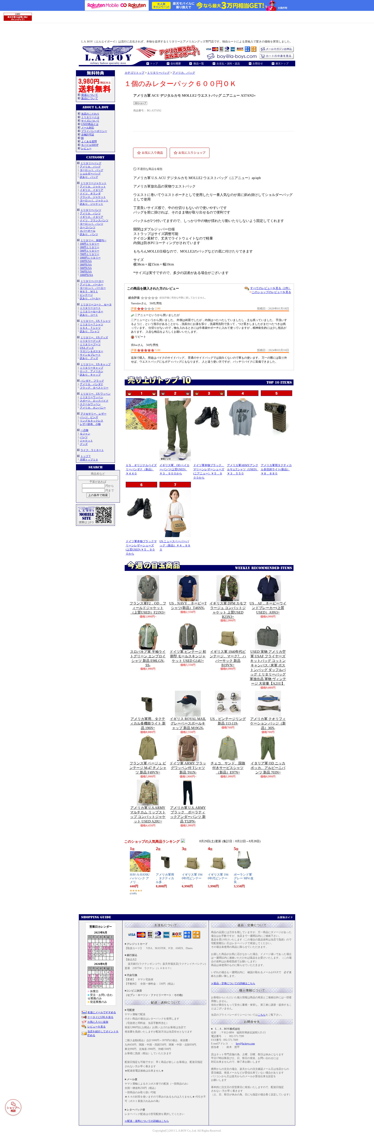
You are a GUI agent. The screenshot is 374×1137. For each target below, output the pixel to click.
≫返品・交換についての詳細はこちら (233, 983)
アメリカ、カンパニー (93, 407)
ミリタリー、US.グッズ (94, 337)
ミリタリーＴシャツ (91, 324)
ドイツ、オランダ (90, 193)
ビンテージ (86, 294)
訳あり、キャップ (90, 374)
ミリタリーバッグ (91, 163)
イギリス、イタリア (91, 190)
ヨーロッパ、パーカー (93, 288)
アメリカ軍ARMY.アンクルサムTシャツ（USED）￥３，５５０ (242, 469)
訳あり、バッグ (89, 177)
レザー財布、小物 (90, 424)
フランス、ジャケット (93, 197)
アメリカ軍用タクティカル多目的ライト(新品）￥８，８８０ (276, 469)
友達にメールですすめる (101, 1012)
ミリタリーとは (90, 117)
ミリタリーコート (90, 307)
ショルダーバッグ (90, 173)
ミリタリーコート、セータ (96, 304)
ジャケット (86, 440)
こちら (262, 1014)
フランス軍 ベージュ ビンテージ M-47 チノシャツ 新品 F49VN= (147, 767)
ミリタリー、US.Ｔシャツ (96, 321)
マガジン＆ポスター (91, 351)
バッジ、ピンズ (89, 417)
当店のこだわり (90, 113)
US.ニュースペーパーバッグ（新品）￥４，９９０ (175, 545)
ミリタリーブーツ (90, 344)
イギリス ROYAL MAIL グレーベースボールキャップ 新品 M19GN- (188, 723)
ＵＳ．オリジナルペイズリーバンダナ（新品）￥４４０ (141, 469)
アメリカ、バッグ (90, 166)
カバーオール (87, 230)
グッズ (84, 444)
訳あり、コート (89, 314)
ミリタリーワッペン (91, 397)
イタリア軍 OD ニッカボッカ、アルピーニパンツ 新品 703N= (268, 767)
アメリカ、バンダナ (91, 384)
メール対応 (87, 127)
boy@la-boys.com (245, 1043)
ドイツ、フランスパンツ (94, 220)
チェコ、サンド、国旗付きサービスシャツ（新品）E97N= (228, 767)
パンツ (84, 437)
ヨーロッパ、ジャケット (94, 200)
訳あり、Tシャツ (90, 331)
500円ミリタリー (89, 250)
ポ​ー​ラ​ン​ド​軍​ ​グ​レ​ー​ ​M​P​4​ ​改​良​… (243, 878)
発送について (89, 94)
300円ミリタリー (89, 247)
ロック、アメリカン (91, 371)
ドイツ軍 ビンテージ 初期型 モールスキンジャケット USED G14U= (188, 656)
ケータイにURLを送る (100, 1017)
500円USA (86, 268)
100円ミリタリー (89, 243)
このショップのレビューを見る (271, 292)
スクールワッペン (90, 404)
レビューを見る (96, 1026)
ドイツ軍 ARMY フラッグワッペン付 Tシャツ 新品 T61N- (188, 767)
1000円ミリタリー (90, 257)
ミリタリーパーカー (92, 281)
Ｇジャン (85, 433)
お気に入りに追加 (97, 1021)
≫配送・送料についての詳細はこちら (147, 1120)
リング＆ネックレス (91, 420)
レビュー (86, 148)
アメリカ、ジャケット (93, 186)
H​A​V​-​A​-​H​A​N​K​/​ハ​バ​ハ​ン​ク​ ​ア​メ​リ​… (140, 878)
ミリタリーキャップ (91, 367)
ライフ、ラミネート (92, 450)
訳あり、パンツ (89, 234)
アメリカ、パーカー (91, 284)
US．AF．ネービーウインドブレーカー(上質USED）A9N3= (268, 607)
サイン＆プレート (90, 354)
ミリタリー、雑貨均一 (93, 240)
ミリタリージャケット (93, 183)
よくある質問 (89, 141)
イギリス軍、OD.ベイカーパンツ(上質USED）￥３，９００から (174, 469)
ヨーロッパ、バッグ (91, 170)
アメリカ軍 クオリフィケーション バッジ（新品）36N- (268, 723)
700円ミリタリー (89, 254)
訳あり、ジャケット (91, 203)
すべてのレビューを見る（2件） (270, 288)
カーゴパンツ (87, 227)
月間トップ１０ (89, 459)
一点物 (84, 430)
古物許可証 (87, 134)
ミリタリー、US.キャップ (96, 364)
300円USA (86, 264)
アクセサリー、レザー (93, 413)
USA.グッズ (87, 347)
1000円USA (86, 275)
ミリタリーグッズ (90, 340)
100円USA (86, 261)
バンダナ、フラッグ (92, 380)
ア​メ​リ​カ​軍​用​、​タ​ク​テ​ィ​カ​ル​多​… (165, 878)
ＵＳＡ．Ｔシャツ (90, 327)
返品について (89, 98)
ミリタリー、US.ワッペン (96, 393)
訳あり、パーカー (90, 298)
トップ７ (86, 456)
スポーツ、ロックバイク (94, 400)
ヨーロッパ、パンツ (91, 223)
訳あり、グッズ (89, 358)
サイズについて (90, 120)
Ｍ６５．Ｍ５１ (89, 291)
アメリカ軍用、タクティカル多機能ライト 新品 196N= (148, 723)
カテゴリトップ (134, 72)
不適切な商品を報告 (150, 169)
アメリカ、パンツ (90, 213)
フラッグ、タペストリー (94, 387)
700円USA (86, 271)
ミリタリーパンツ (91, 210)
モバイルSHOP (89, 145)
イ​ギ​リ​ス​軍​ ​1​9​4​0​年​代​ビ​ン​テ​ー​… (192, 878)
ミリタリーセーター (91, 311)
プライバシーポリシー (94, 131)
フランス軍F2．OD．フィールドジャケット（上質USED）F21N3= (148, 607)
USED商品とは (89, 124)
